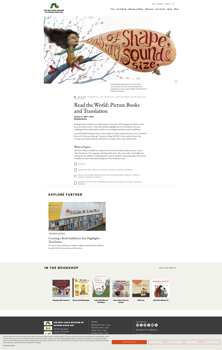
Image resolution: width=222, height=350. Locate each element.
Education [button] (149, 9)
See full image (176, 81)
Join (154, 4)
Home (75, 97)
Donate (160, 4)
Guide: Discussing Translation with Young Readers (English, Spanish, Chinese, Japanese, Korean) (109, 176)
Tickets (168, 4)
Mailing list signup (145, 330)
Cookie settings (129, 342)
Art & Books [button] (121, 9)
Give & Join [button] (160, 9)
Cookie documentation (9, 345)
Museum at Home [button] (136, 9)
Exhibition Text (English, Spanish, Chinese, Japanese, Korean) (105, 170)
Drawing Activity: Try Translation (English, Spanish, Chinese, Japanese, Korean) (110, 183)
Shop (176, 9)
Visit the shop (166, 268)
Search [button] (173, 4)
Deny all (165, 342)
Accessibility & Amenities (144, 334)
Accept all (202, 342)
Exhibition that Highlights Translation (74, 240)
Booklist (82, 164)
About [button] (169, 9)
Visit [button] (113, 9)
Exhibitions (93, 97)
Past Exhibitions (107, 97)
